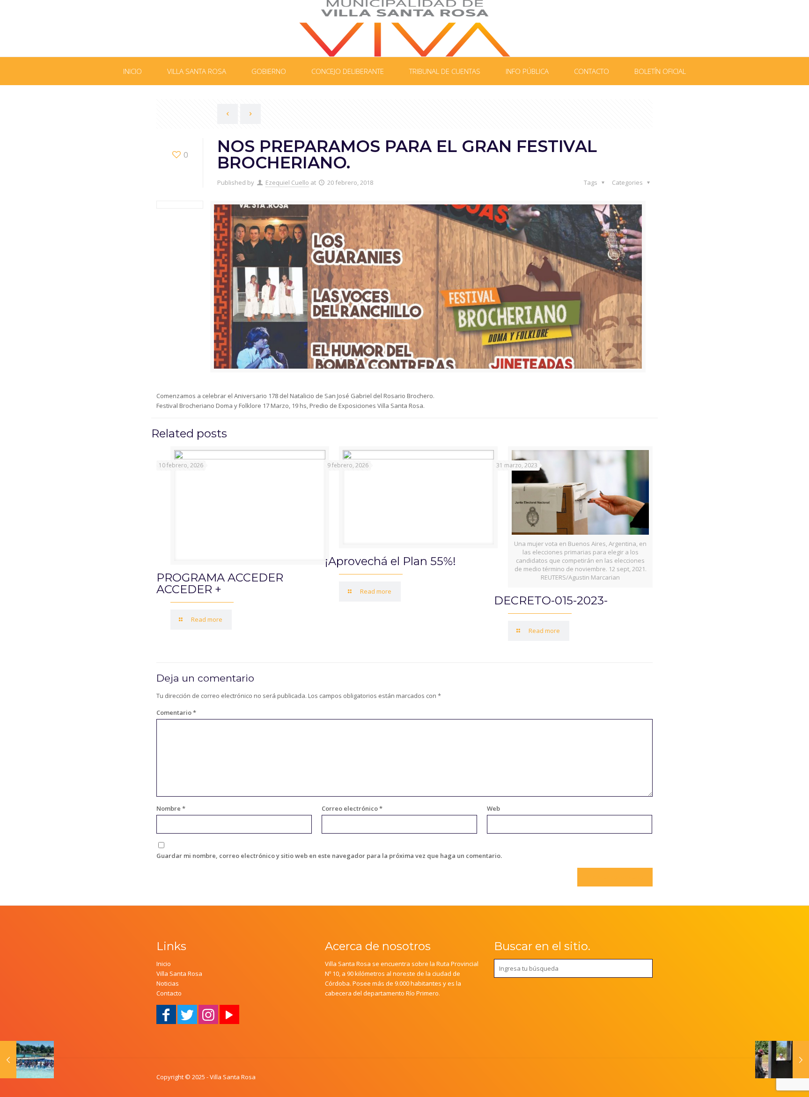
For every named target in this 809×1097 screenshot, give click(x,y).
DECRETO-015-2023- (551, 600)
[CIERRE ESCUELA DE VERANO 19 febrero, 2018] (27, 1059)
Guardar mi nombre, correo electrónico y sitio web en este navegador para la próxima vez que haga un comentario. (329, 855)
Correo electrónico (352, 808)
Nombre (170, 808)
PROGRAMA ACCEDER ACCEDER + (219, 583)
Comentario (176, 712)
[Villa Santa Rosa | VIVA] (404, 28)
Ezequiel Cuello (287, 182)
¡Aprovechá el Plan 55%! (390, 561)
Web (493, 808)
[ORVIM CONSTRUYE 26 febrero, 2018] (782, 1059)
